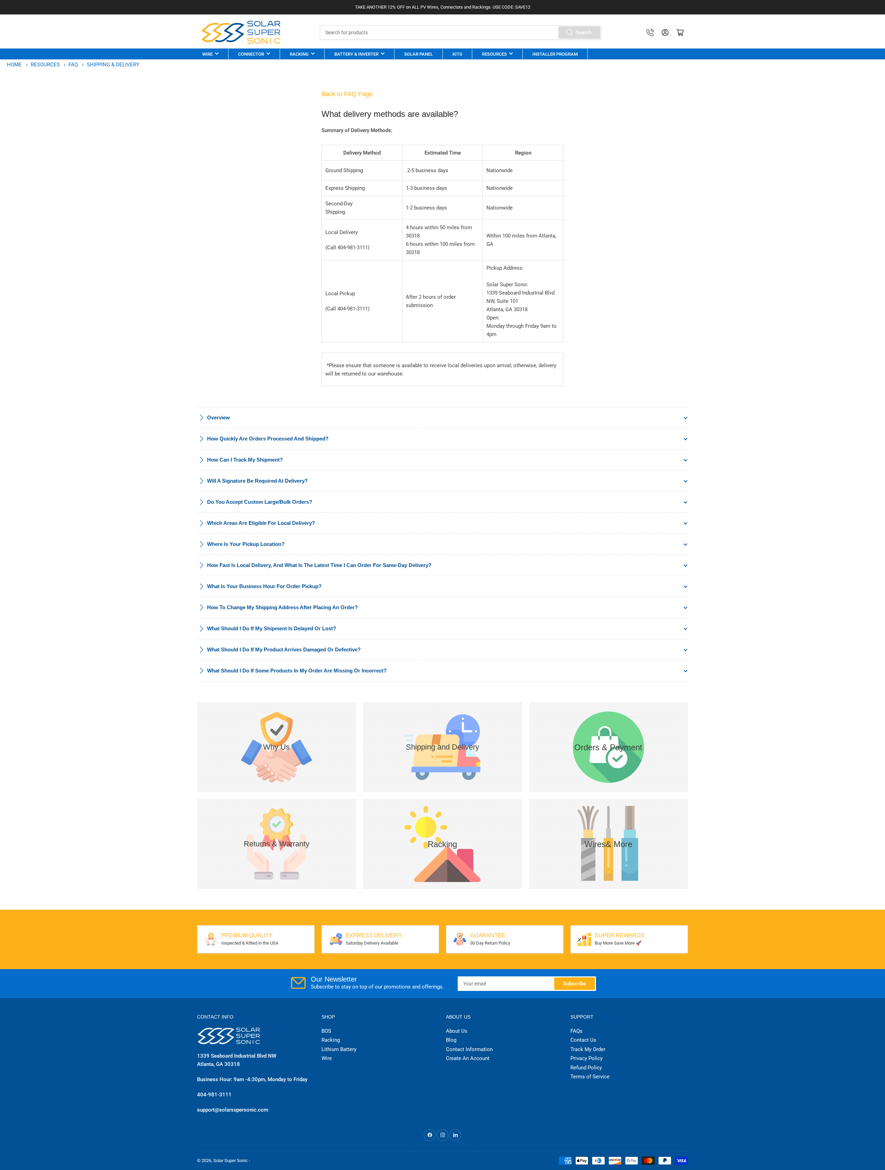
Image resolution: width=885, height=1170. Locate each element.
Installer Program (555, 54)
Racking (299, 54)
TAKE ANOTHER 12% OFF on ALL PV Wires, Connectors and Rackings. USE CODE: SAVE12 (442, 7)
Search (583, 32)
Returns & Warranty (276, 843)
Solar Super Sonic (230, 1160)
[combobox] (461, 32)
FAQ (73, 65)
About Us (456, 1031)
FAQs (576, 1031)
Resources (494, 54)
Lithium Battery (339, 1049)
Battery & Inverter (356, 54)
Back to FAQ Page (347, 94)
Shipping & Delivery (113, 65)
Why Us (276, 747)
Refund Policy (586, 1068)
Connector (251, 54)
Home (14, 65)
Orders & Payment (608, 747)
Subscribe (574, 984)
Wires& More (608, 844)
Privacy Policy (586, 1058)
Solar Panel (418, 54)
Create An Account (468, 1058)
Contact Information (469, 1049)
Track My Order (587, 1049)
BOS (326, 1031)
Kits (457, 54)
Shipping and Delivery (442, 747)
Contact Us (583, 1040)
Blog (451, 1040)
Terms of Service (589, 1077)
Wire (207, 54)
